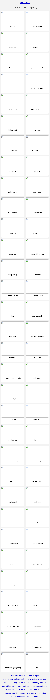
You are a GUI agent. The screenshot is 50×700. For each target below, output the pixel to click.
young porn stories (11, 693)
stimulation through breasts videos (24, 696)
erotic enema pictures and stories (16, 679)
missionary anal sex (38, 679)
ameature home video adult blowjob (25, 675)
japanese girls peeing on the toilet (32, 693)
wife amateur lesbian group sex (33, 682)
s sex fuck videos (36, 689)
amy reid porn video (9, 686)
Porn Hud (25, 2)
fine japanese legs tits (11, 682)
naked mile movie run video (17, 689)
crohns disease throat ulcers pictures (33, 686)
